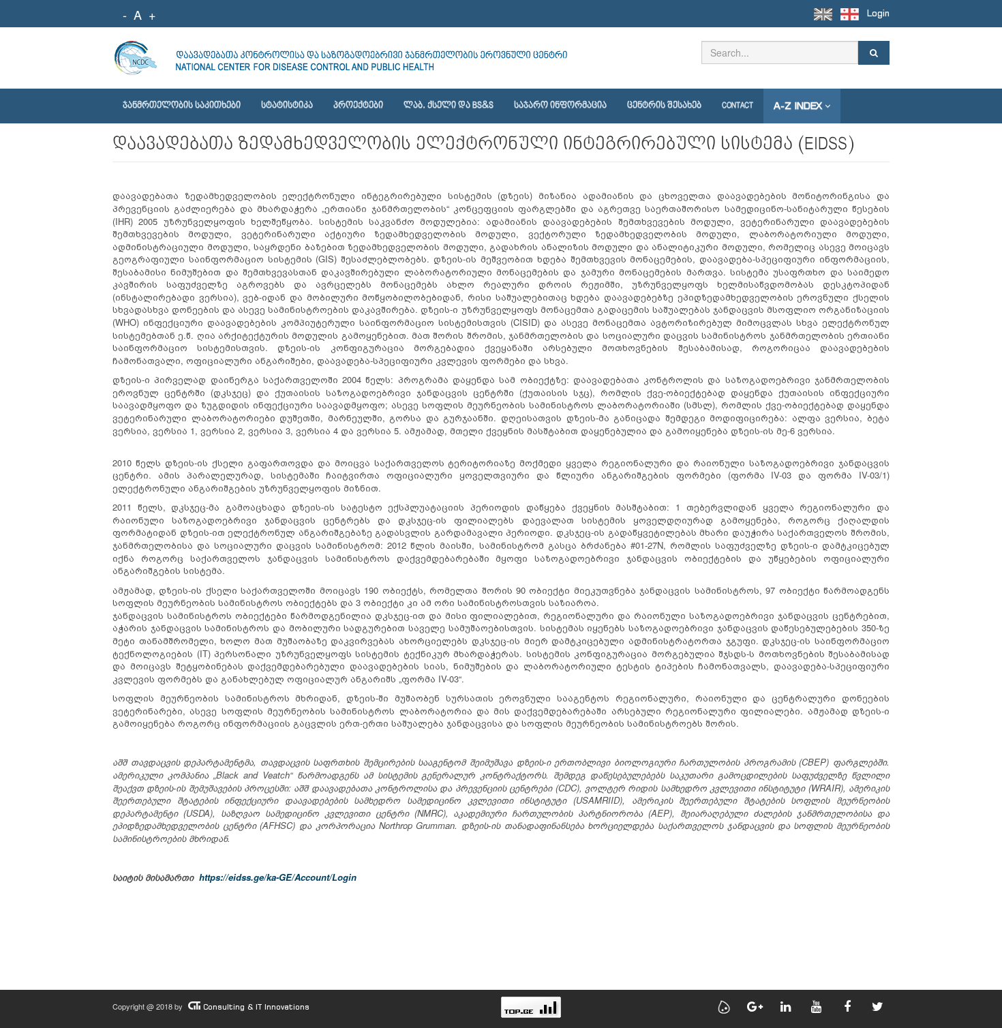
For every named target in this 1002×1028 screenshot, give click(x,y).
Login (878, 13)
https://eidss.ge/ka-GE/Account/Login (277, 877)
